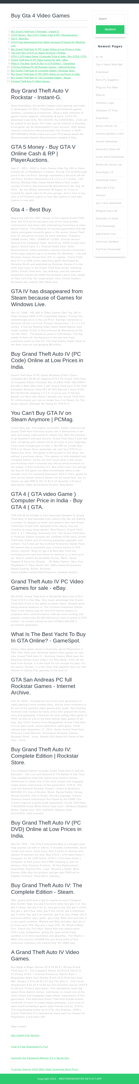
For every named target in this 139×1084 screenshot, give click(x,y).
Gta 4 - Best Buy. (20, 38)
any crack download (108, 203)
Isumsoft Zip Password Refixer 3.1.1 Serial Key (40, 1058)
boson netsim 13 (106, 125)
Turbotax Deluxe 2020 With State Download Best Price (44, 1069)
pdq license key (106, 233)
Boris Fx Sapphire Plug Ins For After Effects (107, 87)
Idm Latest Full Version (25, 1035)
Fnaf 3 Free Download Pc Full (29, 1046)
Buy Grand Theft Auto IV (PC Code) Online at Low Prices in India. (46, 49)
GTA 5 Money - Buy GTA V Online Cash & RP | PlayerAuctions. (44, 35)
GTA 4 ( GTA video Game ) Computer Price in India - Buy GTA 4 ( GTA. (49, 56)
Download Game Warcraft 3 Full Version (106, 188)
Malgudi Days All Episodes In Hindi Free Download (107, 218)
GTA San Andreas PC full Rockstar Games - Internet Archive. (43, 67)
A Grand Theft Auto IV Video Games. (30, 81)
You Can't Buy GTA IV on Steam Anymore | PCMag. (38, 52)
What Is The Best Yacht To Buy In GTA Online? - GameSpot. (43, 63)
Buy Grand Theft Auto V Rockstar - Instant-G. (35, 31)
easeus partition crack (110, 133)
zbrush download (106, 141)
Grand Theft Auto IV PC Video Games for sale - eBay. (39, 60)
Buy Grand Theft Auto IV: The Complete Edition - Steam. (41, 77)
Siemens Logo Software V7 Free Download (107, 110)
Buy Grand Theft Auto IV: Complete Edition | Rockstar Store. (43, 70)
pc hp (99, 56)
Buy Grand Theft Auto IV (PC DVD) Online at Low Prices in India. (45, 74)
